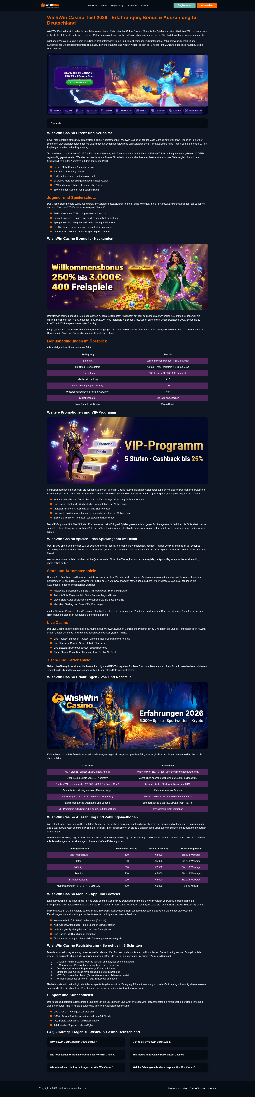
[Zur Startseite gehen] (50, 5)
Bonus (104, 5)
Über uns (211, 1088)
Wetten (144, 5)
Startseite (92, 5)
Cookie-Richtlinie (197, 1088)
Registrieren (184, 5)
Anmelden (132, 5)
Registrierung (117, 5)
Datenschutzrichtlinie (177, 1088)
